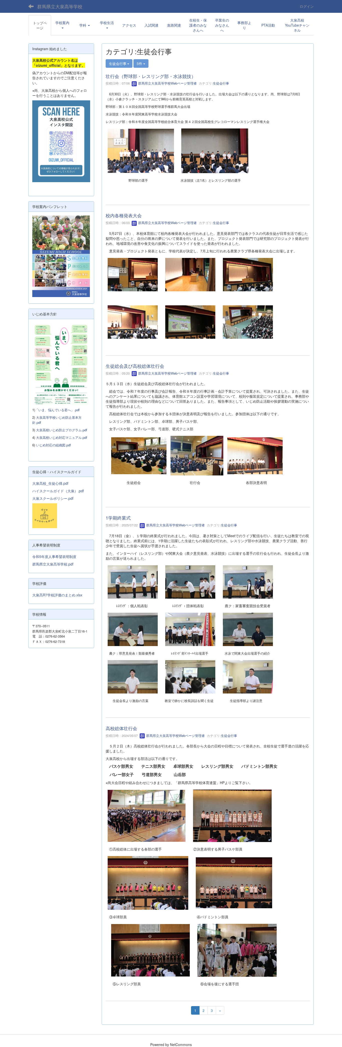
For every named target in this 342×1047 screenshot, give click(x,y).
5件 (140, 63)
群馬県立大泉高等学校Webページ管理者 (167, 83)
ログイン (307, 6)
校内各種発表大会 (124, 215)
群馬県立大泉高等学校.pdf (52, 564)
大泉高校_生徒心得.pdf (50, 483)
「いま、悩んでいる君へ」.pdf (57, 409)
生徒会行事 (221, 83)
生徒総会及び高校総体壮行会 (135, 366)
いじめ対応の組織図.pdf (53, 445)
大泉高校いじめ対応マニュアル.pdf (61, 437)
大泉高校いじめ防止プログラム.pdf (61, 430)
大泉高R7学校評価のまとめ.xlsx (57, 594)
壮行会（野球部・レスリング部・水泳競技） (151, 76)
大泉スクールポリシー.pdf (52, 498)
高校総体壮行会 (121, 728)
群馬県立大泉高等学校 (59, 6)
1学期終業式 (118, 517)
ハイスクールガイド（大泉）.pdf (58, 490)
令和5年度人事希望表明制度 (54, 556)
